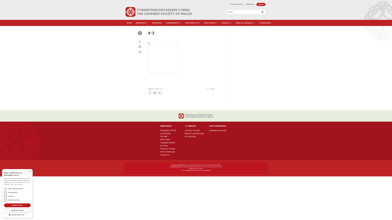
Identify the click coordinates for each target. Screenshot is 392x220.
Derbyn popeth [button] (17, 205)
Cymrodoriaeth (172, 23)
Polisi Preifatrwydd (167, 152)
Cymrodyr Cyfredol (192, 130)
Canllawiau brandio (167, 143)
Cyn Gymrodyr (190, 136)
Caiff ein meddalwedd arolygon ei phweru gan (196, 170)
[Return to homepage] (159, 12)
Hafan (129, 23)
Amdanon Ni (141, 23)
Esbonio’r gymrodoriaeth (194, 133)
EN (140, 33)
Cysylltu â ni (165, 155)
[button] (17, 215)
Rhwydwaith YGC (192, 23)
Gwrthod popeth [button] (17, 210)
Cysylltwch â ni (236, 4)
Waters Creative (196, 168)
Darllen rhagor (18, 184)
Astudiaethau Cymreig (217, 130)
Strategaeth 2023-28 (168, 130)
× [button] (30, 171)
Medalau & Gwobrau (244, 23)
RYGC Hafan (165, 140)
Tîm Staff (163, 136)
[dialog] (17, 193)
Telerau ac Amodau (167, 149)
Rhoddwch (250, 4)
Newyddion (157, 23)
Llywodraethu (165, 133)
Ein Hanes (164, 146)
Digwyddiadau (210, 23)
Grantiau (226, 23)
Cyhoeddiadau (265, 23)
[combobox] (246, 12)
